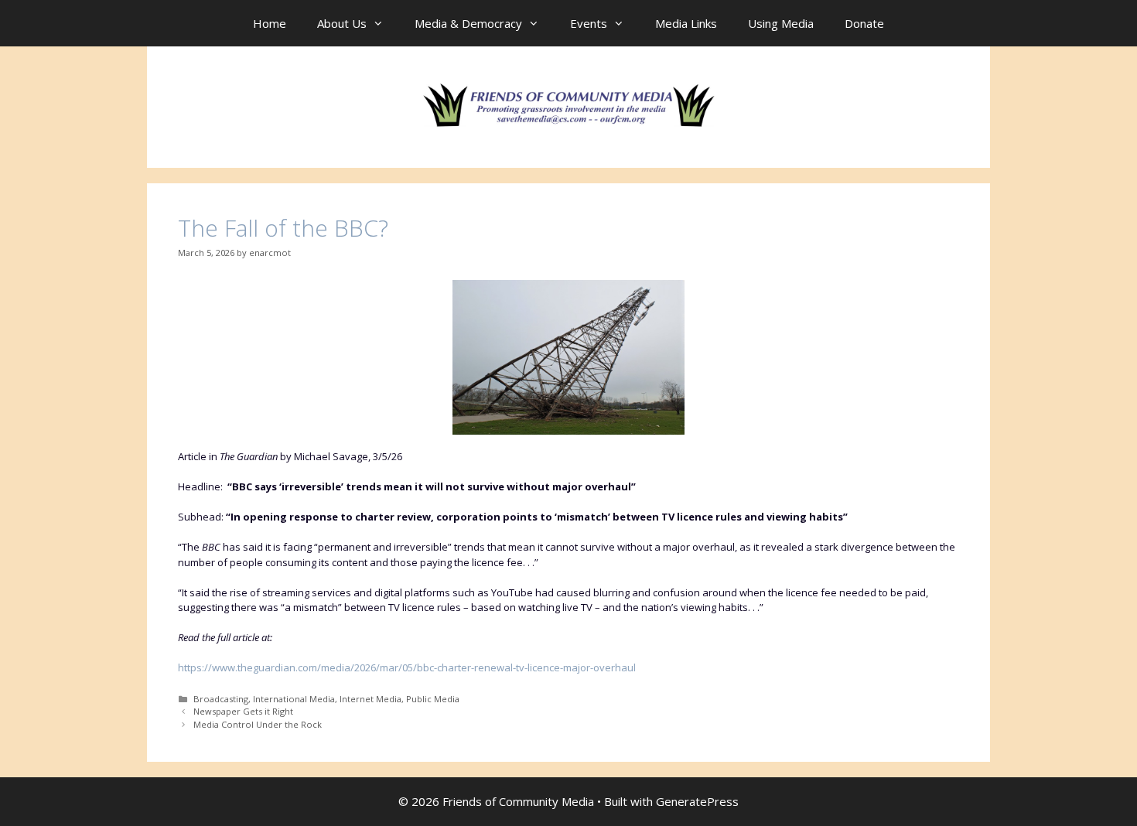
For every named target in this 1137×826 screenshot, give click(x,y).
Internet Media (370, 699)
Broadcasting (220, 699)
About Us (342, 23)
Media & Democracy (468, 23)
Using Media (781, 23)
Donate (864, 23)
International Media (294, 699)
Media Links (686, 23)
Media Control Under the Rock (257, 724)
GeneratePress (697, 801)
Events (588, 23)
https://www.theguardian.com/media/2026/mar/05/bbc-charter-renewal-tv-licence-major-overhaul (407, 667)
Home (269, 23)
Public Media (432, 699)
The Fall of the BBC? (283, 228)
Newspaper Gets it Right (243, 711)
